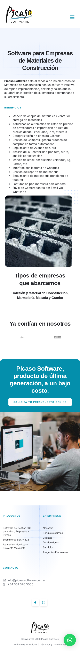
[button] (72, 17)
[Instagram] (43, 602)
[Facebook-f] (35, 602)
